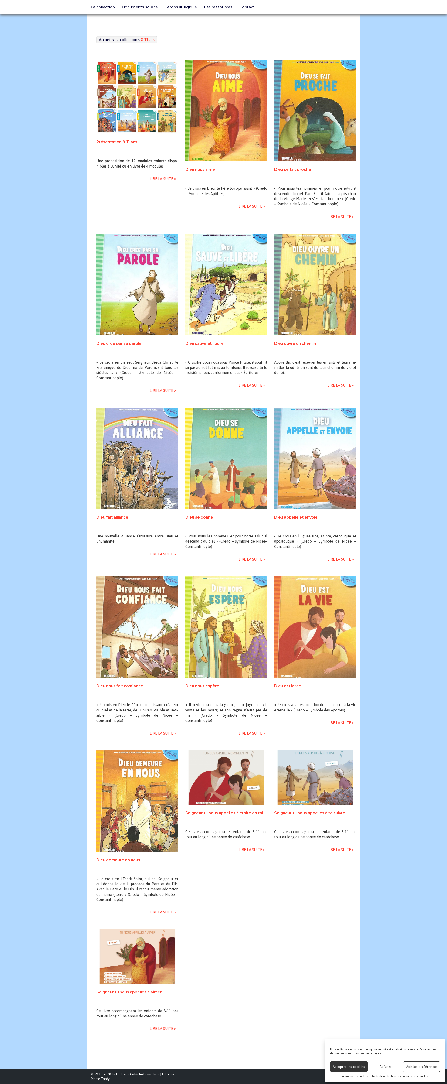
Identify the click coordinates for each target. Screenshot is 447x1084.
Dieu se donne (199, 517)
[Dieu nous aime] (226, 110)
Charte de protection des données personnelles (399, 1076)
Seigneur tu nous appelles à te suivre (309, 813)
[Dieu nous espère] (226, 627)
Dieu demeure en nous (118, 860)
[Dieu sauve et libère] (226, 284)
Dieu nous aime (200, 169)
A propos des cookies (355, 1076)
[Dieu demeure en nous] (137, 801)
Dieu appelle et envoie (296, 517)
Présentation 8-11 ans (116, 142)
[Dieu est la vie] (315, 627)
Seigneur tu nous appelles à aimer (129, 992)
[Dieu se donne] (226, 458)
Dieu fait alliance (112, 517)
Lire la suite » (161, 179)
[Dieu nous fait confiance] (137, 627)
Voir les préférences (421, 1067)
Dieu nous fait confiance (119, 686)
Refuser (385, 1067)
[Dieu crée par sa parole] (137, 284)
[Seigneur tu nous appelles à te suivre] (315, 777)
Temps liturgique (181, 7)
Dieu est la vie (287, 686)
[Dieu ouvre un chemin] (315, 284)
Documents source (140, 7)
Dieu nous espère (202, 686)
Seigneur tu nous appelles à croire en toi (224, 813)
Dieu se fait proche (292, 169)
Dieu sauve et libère (204, 343)
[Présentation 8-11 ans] (137, 97)
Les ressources (218, 7)
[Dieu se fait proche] (315, 110)
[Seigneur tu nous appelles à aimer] (137, 956)
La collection (103, 7)
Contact (247, 7)
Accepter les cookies (349, 1067)
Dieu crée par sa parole (119, 343)
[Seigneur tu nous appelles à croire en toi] (226, 777)
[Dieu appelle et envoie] (315, 458)
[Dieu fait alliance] (137, 458)
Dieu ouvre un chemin (295, 343)
